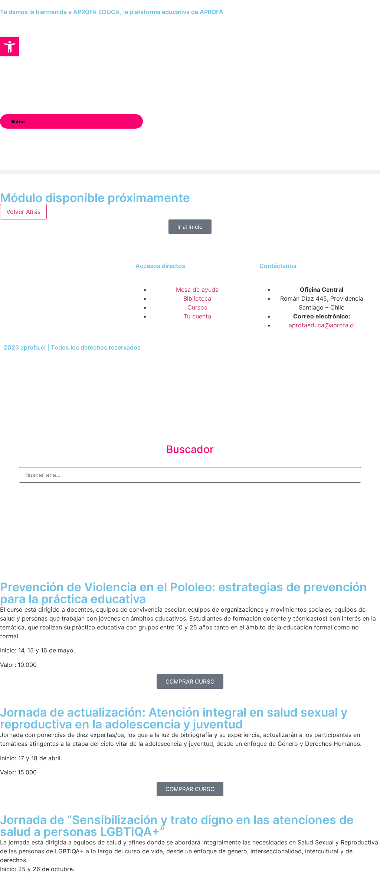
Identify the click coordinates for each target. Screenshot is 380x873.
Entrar (18, 121)
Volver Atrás (23, 211)
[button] (190, 172)
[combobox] (190, 475)
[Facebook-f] (20, 308)
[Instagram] (41, 308)
